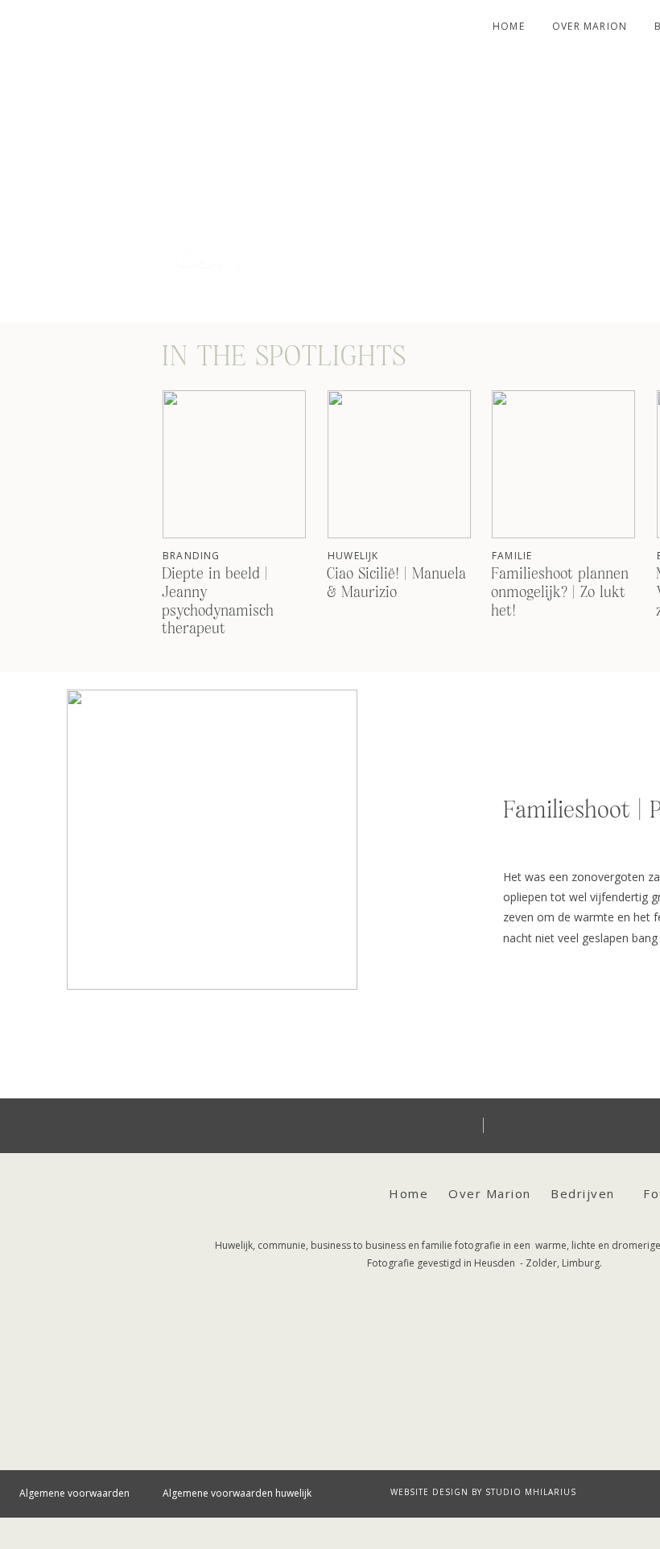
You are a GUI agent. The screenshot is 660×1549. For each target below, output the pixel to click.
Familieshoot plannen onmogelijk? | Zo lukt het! (560, 592)
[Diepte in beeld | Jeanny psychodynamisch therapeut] (234, 464)
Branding (192, 555)
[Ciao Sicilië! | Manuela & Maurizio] (399, 464)
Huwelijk (353, 555)
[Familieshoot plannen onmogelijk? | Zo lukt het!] (563, 464)
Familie (512, 555)
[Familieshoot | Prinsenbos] (212, 840)
